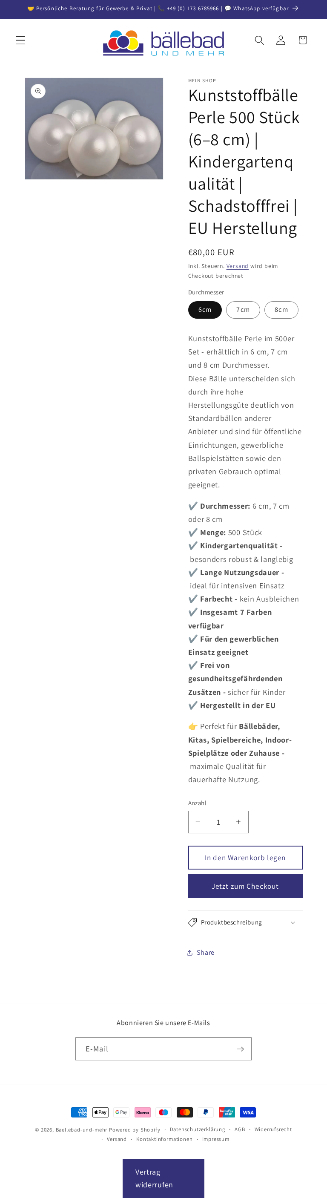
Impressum (215, 1139)
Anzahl (197, 803)
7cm (243, 309)
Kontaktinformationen (164, 1139)
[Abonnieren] (240, 1048)
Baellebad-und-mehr (82, 1129)
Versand (238, 266)
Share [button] (206, 952)
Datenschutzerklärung (197, 1129)
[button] (21, 40)
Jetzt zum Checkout (245, 886)
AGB (240, 1129)
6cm (205, 309)
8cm (281, 309)
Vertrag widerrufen (154, 1178)
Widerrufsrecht (273, 1129)
